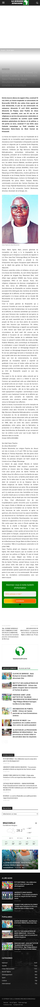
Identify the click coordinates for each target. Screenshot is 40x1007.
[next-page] (6, 742)
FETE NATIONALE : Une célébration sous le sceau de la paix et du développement (20, 760)
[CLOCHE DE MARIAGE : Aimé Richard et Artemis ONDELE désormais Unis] (7, 676)
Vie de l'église (10, 50)
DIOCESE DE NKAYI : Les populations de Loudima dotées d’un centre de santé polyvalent (24, 722)
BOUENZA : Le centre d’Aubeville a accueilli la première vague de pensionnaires (20, 797)
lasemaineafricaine (20, 659)
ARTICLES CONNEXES (9, 668)
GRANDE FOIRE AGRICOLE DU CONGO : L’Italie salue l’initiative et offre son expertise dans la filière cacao (19, 776)
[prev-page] (3, 742)
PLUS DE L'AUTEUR (24, 668)
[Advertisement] (20, 27)
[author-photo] (20, 656)
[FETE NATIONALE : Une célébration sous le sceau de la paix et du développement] (7, 885)
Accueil (3, 50)
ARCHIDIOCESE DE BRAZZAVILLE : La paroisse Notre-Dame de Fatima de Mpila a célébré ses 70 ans (29, 632)
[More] (29, 92)
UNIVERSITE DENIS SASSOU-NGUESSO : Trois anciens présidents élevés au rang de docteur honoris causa (19, 768)
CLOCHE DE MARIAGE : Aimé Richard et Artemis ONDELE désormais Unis (23, 676)
